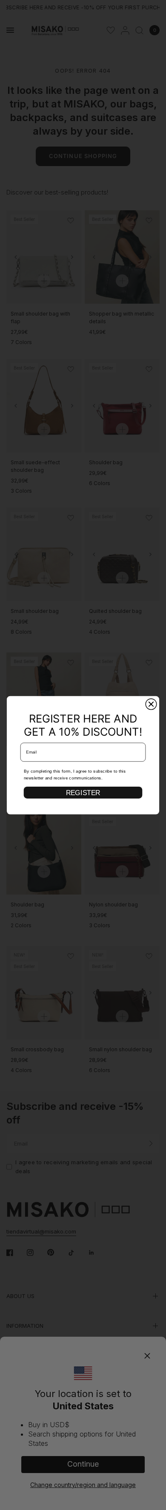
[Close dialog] (151, 704)
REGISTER (83, 792)
